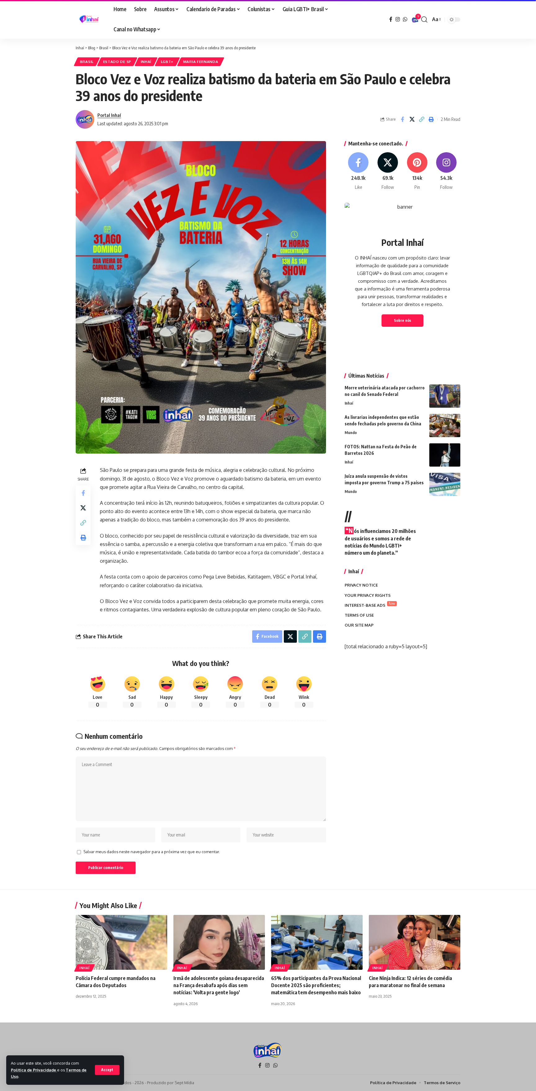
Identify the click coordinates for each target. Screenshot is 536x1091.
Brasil (87, 61)
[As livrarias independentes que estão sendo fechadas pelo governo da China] (444, 425)
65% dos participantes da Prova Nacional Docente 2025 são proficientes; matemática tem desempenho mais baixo (316, 985)
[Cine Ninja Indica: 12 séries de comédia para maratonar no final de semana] (414, 942)
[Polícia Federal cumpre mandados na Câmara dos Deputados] (121, 942)
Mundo (351, 432)
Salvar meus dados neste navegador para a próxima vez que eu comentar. (151, 851)
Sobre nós (402, 320)
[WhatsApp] (405, 19)
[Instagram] (397, 19)
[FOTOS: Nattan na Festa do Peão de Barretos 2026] (444, 455)
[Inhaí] (90, 19)
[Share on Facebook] (402, 119)
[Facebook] (391, 19)
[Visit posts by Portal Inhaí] (85, 119)
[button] (107, 1070)
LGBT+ (167, 61)
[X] (388, 171)
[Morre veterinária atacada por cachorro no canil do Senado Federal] (444, 396)
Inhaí (146, 61)
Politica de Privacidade (34, 1069)
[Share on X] (412, 119)
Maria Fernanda (200, 61)
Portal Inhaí (109, 115)
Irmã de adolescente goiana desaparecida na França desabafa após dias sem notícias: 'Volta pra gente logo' (218, 985)
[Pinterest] (417, 171)
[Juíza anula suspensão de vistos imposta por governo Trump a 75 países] (444, 484)
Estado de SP (117, 61)
